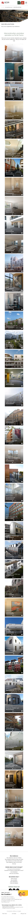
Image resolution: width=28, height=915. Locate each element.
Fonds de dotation (14, 883)
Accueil (2, 7)
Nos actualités (14, 880)
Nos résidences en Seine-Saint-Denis (14, 860)
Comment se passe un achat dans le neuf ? (14, 870)
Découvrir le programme (10, 59)
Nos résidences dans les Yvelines (14, 857)
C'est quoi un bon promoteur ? (14, 869)
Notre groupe (14, 878)
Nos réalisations (14, 881)
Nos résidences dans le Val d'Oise (14, 862)
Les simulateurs (14, 872)
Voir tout (14, 863)
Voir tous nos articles (14, 873)
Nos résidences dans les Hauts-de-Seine (14, 859)
